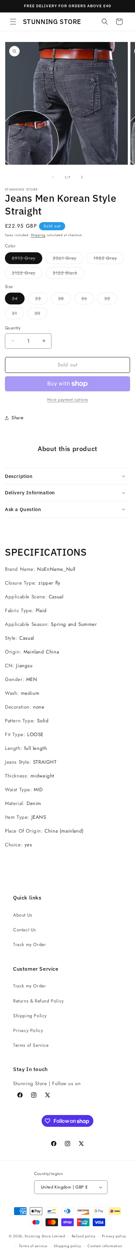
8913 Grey (27, 259)
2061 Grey (68, 259)
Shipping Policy (30, 1015)
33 (41, 299)
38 (64, 299)
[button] (13, 21)
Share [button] (17, 417)
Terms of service (33, 1246)
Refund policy (84, 1236)
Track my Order (29, 944)
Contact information (104, 1246)
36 (87, 299)
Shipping (38, 235)
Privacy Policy (28, 1030)
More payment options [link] (67, 400)
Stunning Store (38, 1235)
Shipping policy (67, 1246)
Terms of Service (31, 1045)
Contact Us (24, 929)
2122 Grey (27, 274)
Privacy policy (114, 1236)
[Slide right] (82, 177)
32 (110, 299)
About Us (22, 915)
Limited (58, 1235)
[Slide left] (53, 177)
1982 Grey (108, 259)
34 (18, 299)
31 (18, 314)
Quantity (13, 328)
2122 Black (68, 274)
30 (40, 314)
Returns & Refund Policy (38, 1001)
